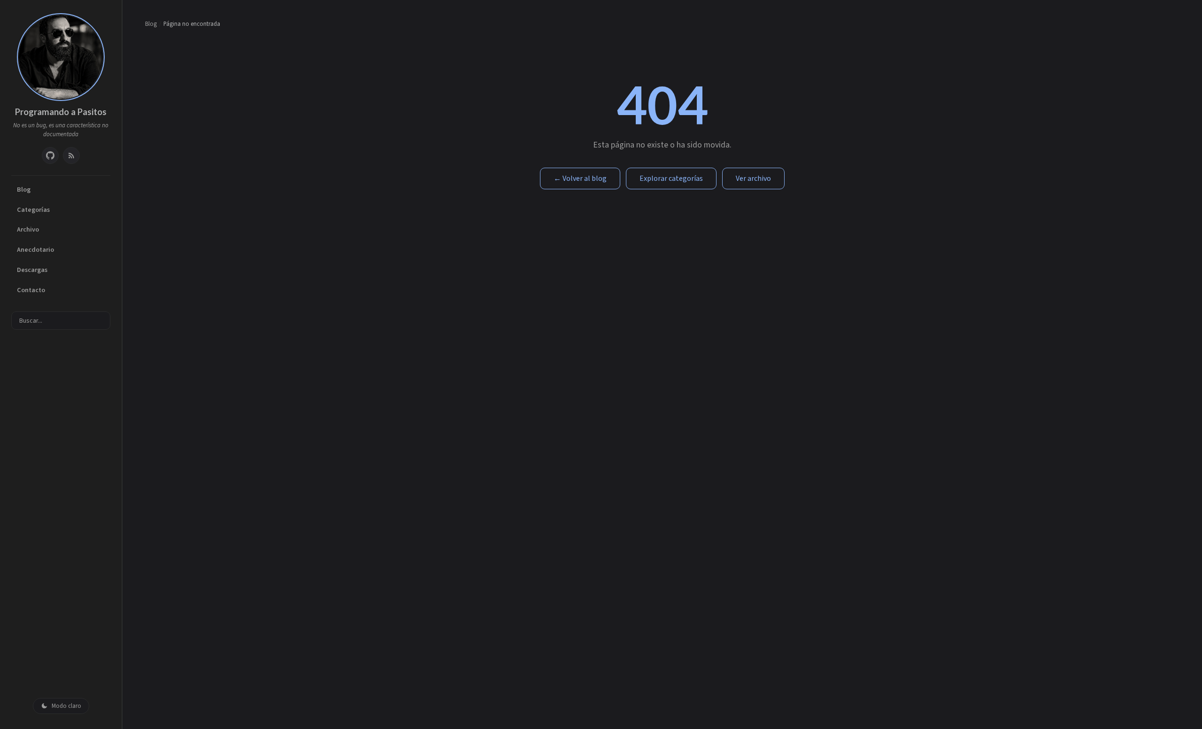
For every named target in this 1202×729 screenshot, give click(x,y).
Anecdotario (35, 250)
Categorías (33, 210)
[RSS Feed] (71, 155)
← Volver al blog (580, 178)
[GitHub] (50, 155)
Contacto (31, 290)
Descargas (32, 270)
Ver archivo (753, 178)
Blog (24, 189)
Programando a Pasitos (61, 112)
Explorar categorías (671, 178)
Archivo (28, 229)
